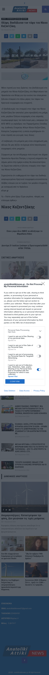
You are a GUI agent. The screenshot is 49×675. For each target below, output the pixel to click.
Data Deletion (9, 391)
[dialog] (24, 337)
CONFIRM (15, 381)
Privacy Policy (39, 391)
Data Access (24, 391)
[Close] (43, 284)
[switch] (39, 337)
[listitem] (24, 331)
